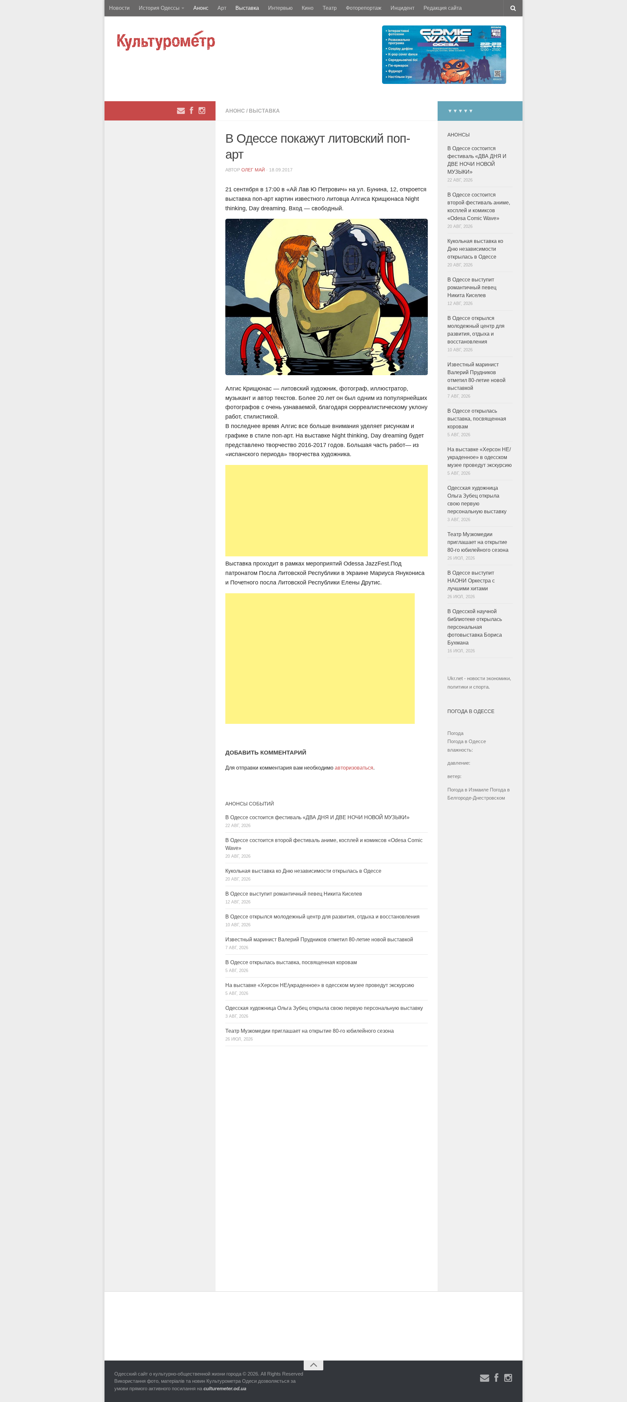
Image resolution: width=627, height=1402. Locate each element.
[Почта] (181, 111)
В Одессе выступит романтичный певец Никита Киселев (293, 894)
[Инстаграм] (202, 111)
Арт (221, 8)
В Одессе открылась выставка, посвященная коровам (291, 962)
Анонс (200, 8)
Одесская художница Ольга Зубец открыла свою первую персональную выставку (324, 1008)
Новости (119, 8)
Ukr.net (455, 678)
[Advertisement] (326, 510)
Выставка (247, 8)
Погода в (466, 741)
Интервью (280, 8)
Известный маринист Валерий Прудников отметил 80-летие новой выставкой (319, 939)
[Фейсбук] (191, 111)
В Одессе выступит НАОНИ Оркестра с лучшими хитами (471, 580)
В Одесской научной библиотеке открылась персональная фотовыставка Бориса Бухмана (474, 627)
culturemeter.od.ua (224, 1388)
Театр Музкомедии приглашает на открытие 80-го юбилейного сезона (309, 1031)
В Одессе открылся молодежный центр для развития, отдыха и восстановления (322, 916)
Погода (455, 733)
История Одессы (159, 8)
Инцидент (402, 8)
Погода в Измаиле (468, 789)
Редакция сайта (443, 8)
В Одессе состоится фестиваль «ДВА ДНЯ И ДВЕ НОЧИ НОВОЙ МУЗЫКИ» (317, 817)
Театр (330, 8)
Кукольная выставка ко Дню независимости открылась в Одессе (303, 871)
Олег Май (253, 169)
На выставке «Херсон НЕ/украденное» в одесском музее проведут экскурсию (319, 985)
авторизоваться (354, 768)
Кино (308, 8)
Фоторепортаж (363, 8)
